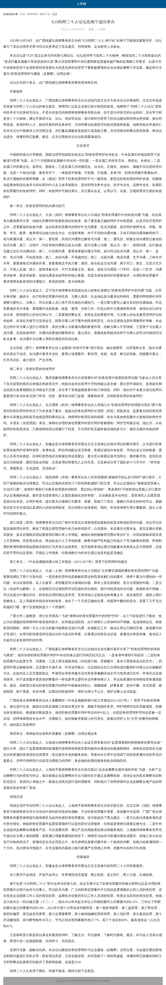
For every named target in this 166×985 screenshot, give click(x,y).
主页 (22, 14)
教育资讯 (32, 14)
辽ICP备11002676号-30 (88, 981)
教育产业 (45, 14)
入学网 (81, 4)
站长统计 (106, 981)
